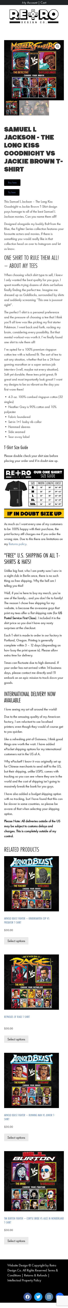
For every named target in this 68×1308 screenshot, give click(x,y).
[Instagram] (49, 1297)
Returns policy (17, 544)
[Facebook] (27, 1297)
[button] (61, 31)
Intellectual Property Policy (24, 1280)
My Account (29, 2)
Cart (43, 2)
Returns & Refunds (35, 1275)
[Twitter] (38, 1297)
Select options (16, 941)
